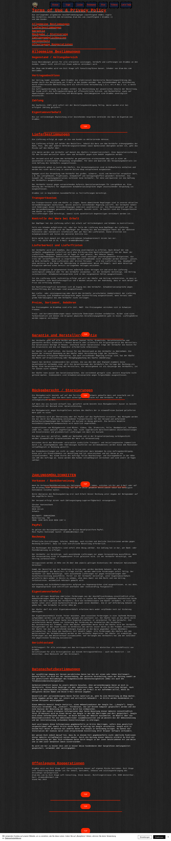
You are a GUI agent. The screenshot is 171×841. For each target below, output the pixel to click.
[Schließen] (168, 837)
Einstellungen (145, 837)
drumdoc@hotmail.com (73, 532)
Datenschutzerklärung (13, 838)
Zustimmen (159, 837)
